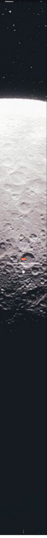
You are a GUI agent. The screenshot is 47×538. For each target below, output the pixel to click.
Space (23, 259)
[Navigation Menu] (41, 1)
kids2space (9, 1)
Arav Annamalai (23, 274)
